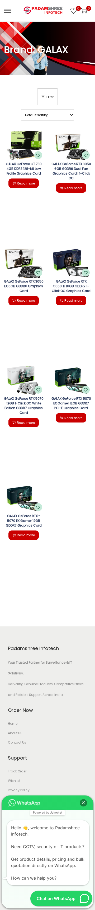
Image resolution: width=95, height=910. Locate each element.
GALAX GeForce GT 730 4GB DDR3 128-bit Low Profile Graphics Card (24, 169)
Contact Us (17, 742)
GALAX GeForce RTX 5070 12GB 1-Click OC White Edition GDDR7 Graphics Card (24, 405)
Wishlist (14, 780)
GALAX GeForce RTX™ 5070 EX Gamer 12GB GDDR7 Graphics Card (24, 521)
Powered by (47, 812)
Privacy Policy (19, 790)
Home (12, 723)
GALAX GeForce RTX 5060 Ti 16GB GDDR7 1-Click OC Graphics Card (71, 286)
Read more (26, 183)
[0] (73, 11)
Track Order (17, 771)
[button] (38, 155)
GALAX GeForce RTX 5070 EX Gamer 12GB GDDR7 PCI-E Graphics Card (71, 403)
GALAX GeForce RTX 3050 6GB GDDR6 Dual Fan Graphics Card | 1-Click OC (71, 171)
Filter (50, 97)
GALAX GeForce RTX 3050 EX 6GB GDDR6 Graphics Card (24, 286)
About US (15, 733)
